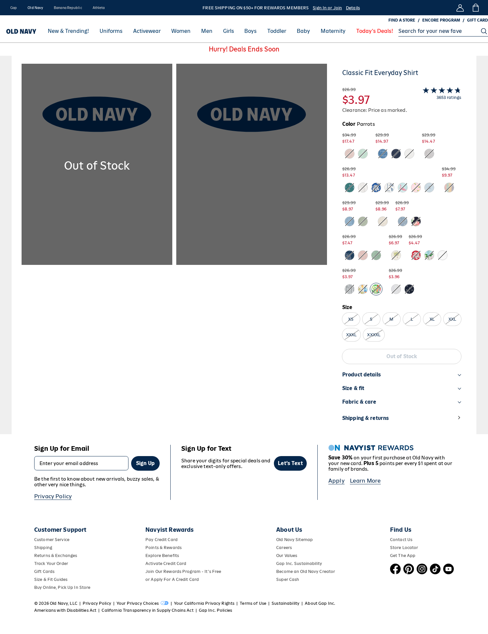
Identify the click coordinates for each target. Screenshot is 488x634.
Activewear (147, 31)
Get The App (402, 555)
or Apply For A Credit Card (172, 579)
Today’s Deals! (374, 31)
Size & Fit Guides (50, 579)
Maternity (333, 31)
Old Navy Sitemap (294, 539)
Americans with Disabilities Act (65, 610)
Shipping (43, 547)
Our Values (286, 555)
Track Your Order (51, 563)
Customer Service (51, 539)
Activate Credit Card (165, 563)
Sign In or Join (327, 7)
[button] (174, 249)
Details (353, 7)
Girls (228, 31)
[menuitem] (68, 31)
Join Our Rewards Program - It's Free (183, 571)
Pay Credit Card (161, 539)
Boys (250, 31)
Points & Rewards (163, 547)
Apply (336, 480)
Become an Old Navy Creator (305, 571)
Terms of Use (253, 603)
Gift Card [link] (477, 20)
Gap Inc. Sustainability (299, 563)
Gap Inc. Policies (215, 610)
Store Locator (404, 547)
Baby (303, 31)
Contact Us (401, 539)
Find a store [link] (401, 20)
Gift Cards (44, 571)
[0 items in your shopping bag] (475, 7)
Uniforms (111, 31)
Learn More (365, 480)
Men (206, 31)
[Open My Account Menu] (460, 7)
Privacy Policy (53, 496)
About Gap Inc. (320, 603)
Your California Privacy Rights (204, 603)
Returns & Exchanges (55, 555)
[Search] (484, 31)
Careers (284, 547)
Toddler (276, 31)
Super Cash (287, 579)
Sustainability (285, 603)
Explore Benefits (162, 555)
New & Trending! (68, 31)
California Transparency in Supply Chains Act (147, 610)
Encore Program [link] (441, 20)
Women (181, 31)
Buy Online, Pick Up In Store (62, 587)
